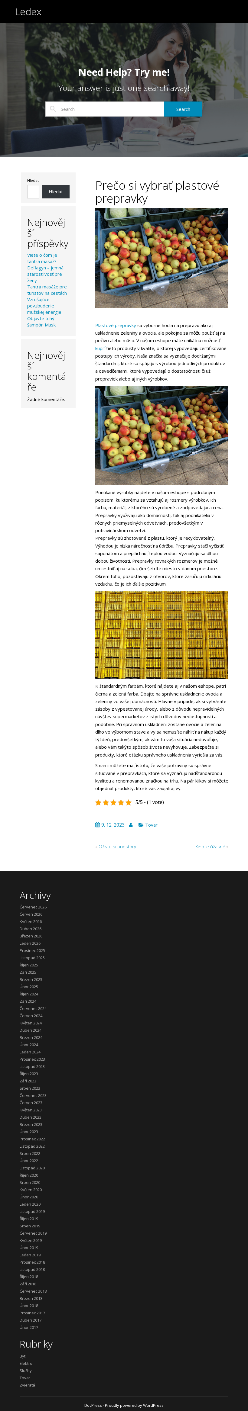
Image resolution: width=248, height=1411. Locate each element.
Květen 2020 (31, 1189)
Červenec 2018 (33, 1291)
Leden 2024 (30, 1052)
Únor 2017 (29, 1327)
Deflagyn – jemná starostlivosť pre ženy (45, 274)
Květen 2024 (31, 1023)
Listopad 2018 (32, 1269)
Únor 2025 (29, 986)
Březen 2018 (31, 1298)
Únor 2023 (29, 1131)
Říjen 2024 (29, 994)
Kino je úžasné (210, 847)
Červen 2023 (31, 1102)
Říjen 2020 (29, 1175)
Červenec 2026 (33, 907)
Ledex (28, 11)
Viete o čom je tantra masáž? (42, 258)
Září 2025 (28, 972)
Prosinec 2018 (32, 1262)
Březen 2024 (31, 1037)
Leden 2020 (30, 1204)
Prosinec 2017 (32, 1313)
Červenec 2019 (33, 1233)
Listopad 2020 (32, 1168)
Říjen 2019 (29, 1218)
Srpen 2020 (30, 1182)
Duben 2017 (30, 1320)
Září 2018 (28, 1284)
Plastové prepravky (115, 325)
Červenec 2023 (33, 1095)
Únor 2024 (29, 1044)
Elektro (26, 1363)
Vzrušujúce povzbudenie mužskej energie (44, 305)
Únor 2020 (29, 1197)
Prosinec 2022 (32, 1139)
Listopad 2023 (32, 1066)
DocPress (93, 1405)
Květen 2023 (31, 1110)
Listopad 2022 (32, 1146)
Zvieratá (27, 1385)
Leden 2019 (30, 1255)
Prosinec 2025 (32, 950)
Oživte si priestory (117, 847)
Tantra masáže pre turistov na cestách (47, 290)
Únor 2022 (29, 1160)
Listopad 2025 (32, 957)
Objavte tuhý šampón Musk (41, 321)
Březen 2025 (31, 979)
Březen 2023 (31, 1124)
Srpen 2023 (30, 1088)
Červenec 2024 (33, 1008)
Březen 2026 (31, 936)
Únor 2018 (29, 1305)
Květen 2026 (31, 921)
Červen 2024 (31, 1015)
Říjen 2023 (29, 1073)
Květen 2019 (31, 1240)
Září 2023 (28, 1081)
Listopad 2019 (32, 1211)
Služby (26, 1370)
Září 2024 (28, 1001)
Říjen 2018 (29, 1276)
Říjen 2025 (29, 965)
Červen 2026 (31, 914)
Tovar (151, 825)
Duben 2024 (30, 1030)
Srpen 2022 (30, 1153)
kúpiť (100, 348)
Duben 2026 (30, 928)
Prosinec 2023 (32, 1059)
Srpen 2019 (30, 1226)
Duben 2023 (30, 1117)
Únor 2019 (29, 1247)
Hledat (33, 180)
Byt (22, 1356)
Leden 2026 (30, 943)
